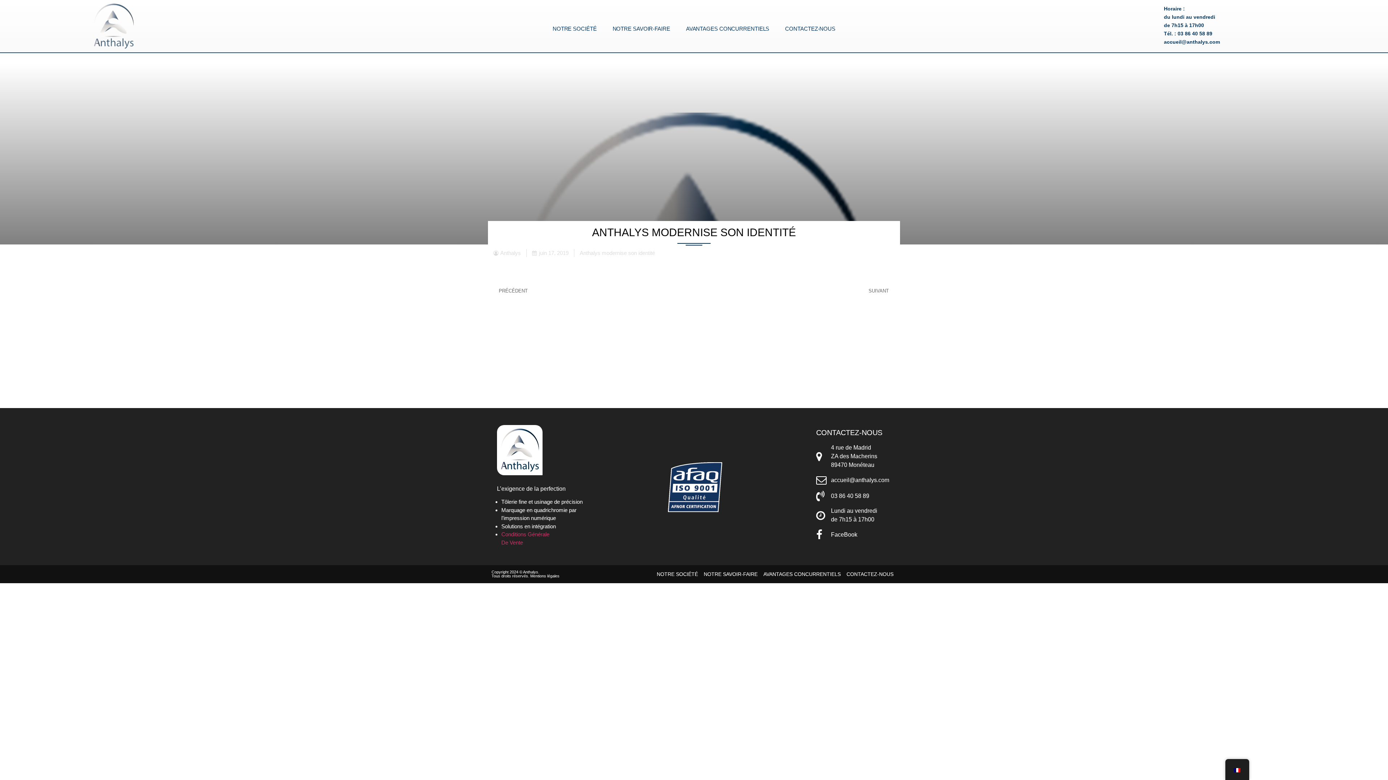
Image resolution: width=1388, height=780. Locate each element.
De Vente (512, 543)
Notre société (575, 29)
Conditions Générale (525, 534)
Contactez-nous (810, 29)
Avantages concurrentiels (728, 29)
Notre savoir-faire (641, 29)
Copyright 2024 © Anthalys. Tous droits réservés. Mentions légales (526, 574)
